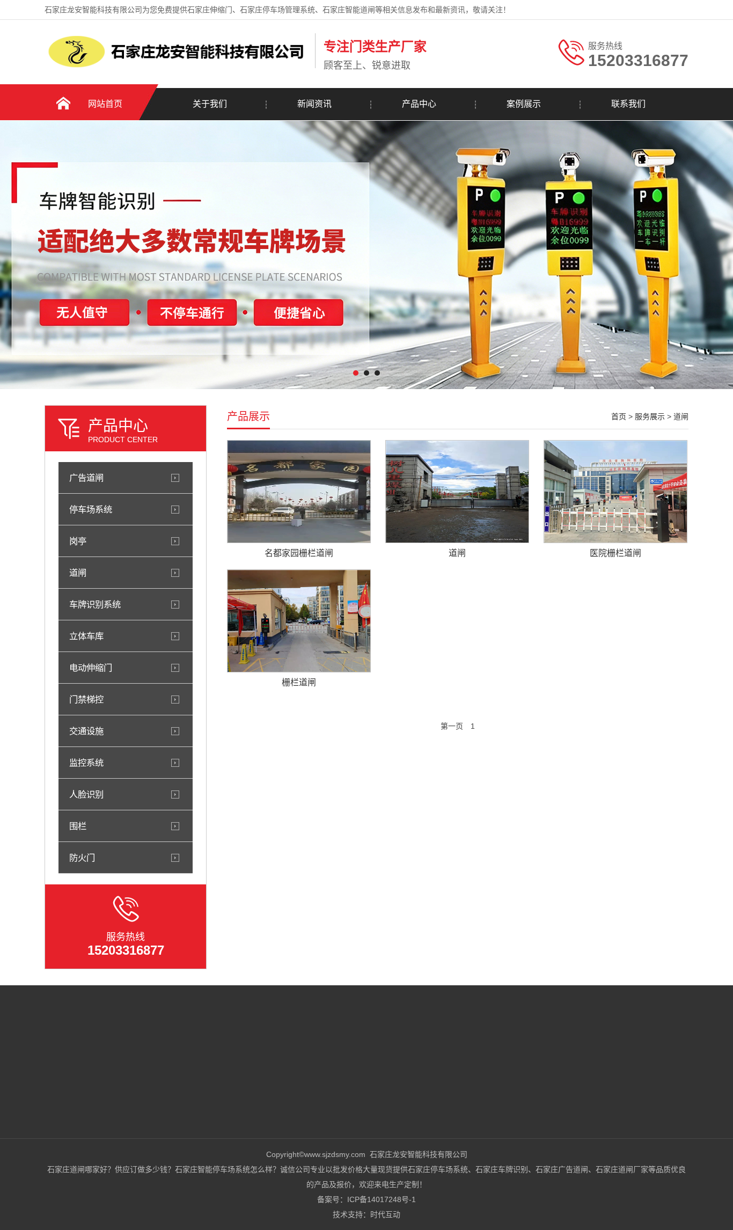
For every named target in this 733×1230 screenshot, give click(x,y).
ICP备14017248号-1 (381, 1199)
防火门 (82, 857)
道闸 (77, 572)
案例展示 (524, 103)
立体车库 (86, 636)
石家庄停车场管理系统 (277, 9)
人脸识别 (86, 794)
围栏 (77, 826)
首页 (618, 416)
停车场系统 (90, 509)
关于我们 (210, 103)
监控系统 (86, 762)
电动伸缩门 (90, 667)
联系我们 (628, 103)
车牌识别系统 (95, 604)
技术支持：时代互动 (366, 1214)
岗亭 (77, 541)
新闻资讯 (314, 103)
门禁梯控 (86, 699)
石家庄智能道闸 (348, 9)
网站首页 (105, 103)
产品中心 (419, 103)
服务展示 (650, 416)
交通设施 (86, 731)
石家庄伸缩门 (209, 9)
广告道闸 (86, 477)
